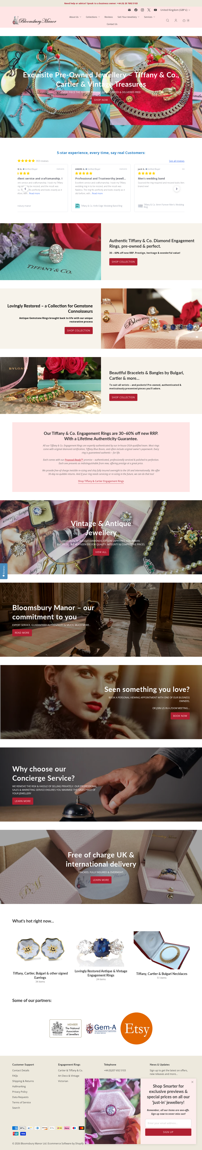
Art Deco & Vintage (68, 1075)
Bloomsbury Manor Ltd (33, 1143)
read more (22, 632)
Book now (180, 716)
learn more (23, 801)
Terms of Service (21, 1102)
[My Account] (176, 20)
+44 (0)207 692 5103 (115, 1070)
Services (148, 16)
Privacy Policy (19, 1091)
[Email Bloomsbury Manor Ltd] (129, 10)
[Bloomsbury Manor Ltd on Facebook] (136, 10)
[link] (38, 205)
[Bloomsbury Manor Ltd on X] (149, 10)
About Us (74, 16)
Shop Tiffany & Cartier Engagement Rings (101, 481)
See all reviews (176, 161)
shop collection (123, 397)
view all (101, 552)
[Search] (167, 20)
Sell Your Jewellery (127, 16)
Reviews (109, 16)
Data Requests (20, 1097)
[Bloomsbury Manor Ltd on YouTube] (155, 10)
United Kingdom (173, 10)
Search (16, 1107)
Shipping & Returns (23, 1081)
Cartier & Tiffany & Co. (70, 1070)
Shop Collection (123, 261)
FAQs (15, 1075)
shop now (101, 100)
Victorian (63, 1081)
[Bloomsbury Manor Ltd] (34, 20)
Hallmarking (19, 1086)
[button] (25, 189)
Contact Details (20, 1070)
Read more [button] (34, 193)
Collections (91, 16)
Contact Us (112, 24)
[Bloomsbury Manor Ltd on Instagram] (142, 10)
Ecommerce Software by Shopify (66, 1143)
